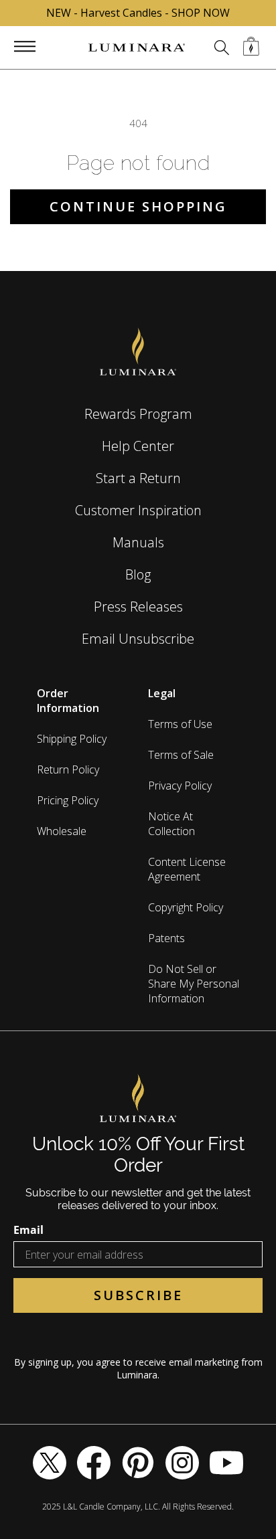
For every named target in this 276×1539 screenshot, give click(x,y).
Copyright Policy (185, 907)
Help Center (138, 446)
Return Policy (68, 769)
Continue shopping (138, 206)
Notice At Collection (171, 823)
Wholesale (61, 831)
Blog (138, 574)
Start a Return (138, 478)
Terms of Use (180, 724)
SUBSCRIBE (138, 1295)
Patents (166, 938)
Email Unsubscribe (138, 639)
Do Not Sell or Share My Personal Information (193, 984)
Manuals (138, 542)
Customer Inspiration (138, 510)
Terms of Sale (181, 754)
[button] (25, 46)
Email (28, 1230)
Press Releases (138, 607)
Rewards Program (138, 414)
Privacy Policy (180, 785)
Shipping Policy (72, 738)
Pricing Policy (67, 800)
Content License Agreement (187, 869)
